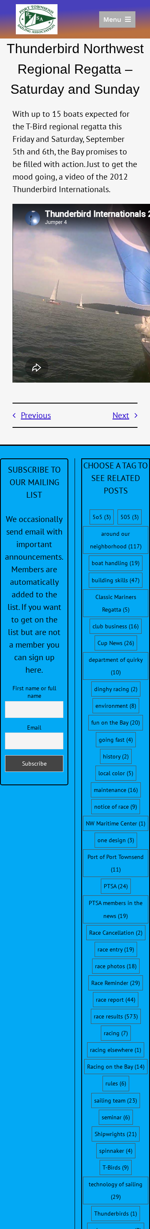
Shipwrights (116, 1134)
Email (34, 727)
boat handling (116, 563)
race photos (116, 966)
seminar (116, 1117)
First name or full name (34, 691)
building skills (116, 580)
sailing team (115, 1100)
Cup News (116, 643)
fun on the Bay (115, 722)
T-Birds (115, 1167)
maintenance (116, 790)
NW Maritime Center (115, 823)
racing (116, 1033)
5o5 (101, 517)
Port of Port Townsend (116, 863)
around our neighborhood (116, 540)
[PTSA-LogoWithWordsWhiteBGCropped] (37, 8)
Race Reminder (115, 983)
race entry (116, 949)
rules (115, 1083)
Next (120, 415)
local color (115, 773)
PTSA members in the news (115, 909)
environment (115, 706)
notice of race (115, 806)
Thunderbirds (115, 1213)
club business (115, 626)
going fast (116, 739)
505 (129, 517)
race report (115, 999)
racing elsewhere (115, 1050)
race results (116, 1016)
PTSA (116, 886)
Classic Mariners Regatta (115, 603)
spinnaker (115, 1150)
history (116, 756)
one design (116, 840)
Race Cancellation (115, 932)
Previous (36, 415)
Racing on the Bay (116, 1066)
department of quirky (115, 666)
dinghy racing (116, 689)
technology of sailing (115, 1190)
